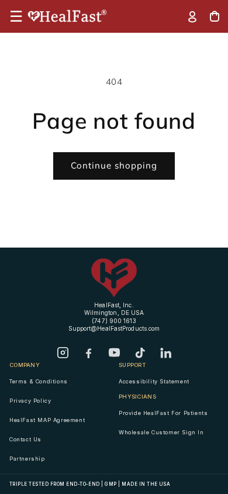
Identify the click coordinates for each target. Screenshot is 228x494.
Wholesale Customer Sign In (161, 432)
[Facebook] (88, 353)
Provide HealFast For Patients (163, 413)
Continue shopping (114, 165)
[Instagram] (62, 353)
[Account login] (192, 16)
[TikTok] (140, 353)
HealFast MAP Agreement (47, 420)
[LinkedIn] (165, 353)
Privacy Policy (30, 400)
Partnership (27, 458)
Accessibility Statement (154, 381)
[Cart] (214, 16)
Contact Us (25, 439)
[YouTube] (114, 353)
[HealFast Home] (68, 16)
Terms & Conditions (38, 381)
